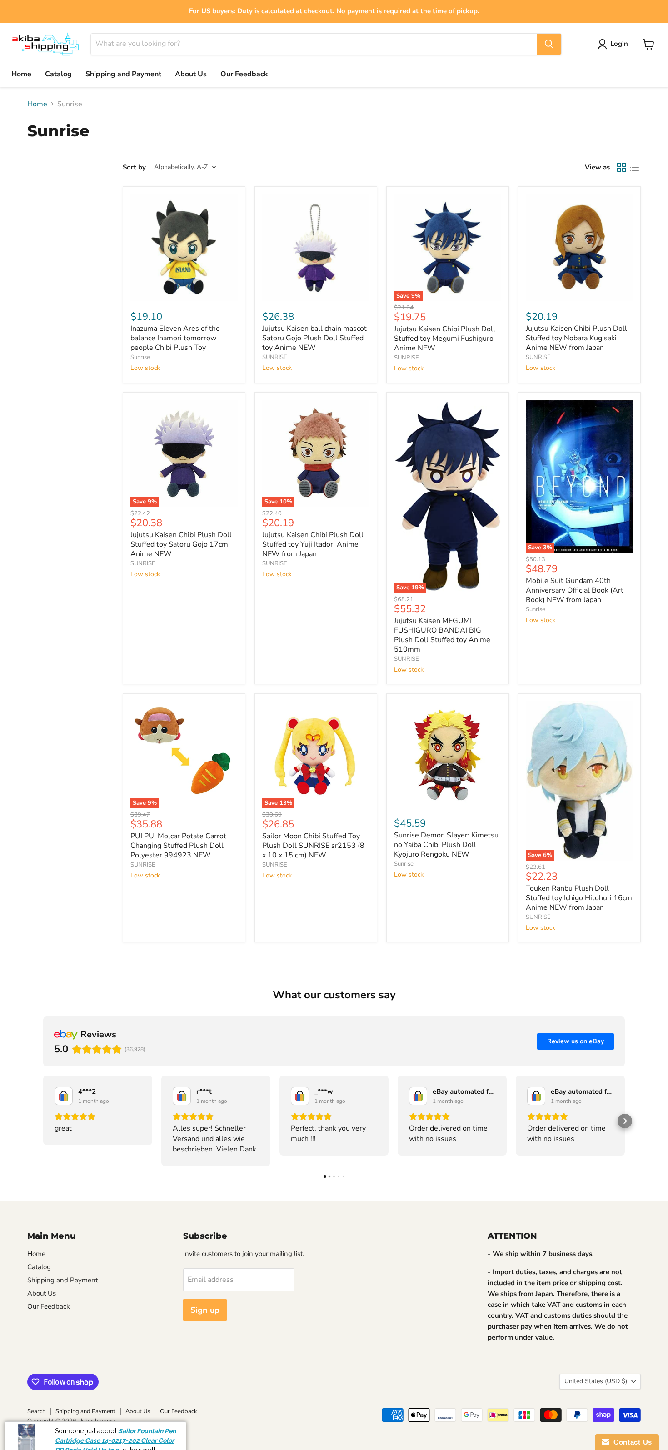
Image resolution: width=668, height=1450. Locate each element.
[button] (43, 1121)
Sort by (134, 167)
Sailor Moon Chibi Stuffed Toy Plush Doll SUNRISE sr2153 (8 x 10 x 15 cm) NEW (313, 845)
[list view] (634, 167)
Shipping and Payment (123, 74)
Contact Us (630, 1442)
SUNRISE (274, 357)
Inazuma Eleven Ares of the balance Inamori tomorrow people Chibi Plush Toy (175, 338)
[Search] (549, 44)
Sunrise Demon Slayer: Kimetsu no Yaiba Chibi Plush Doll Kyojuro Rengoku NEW (446, 844)
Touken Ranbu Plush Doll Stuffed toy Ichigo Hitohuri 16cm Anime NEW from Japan (579, 897)
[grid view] (621, 167)
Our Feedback (244, 74)
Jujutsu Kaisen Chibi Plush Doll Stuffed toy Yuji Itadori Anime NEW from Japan (313, 544)
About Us (191, 74)
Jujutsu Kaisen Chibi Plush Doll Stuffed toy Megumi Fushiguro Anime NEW (444, 338)
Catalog (58, 74)
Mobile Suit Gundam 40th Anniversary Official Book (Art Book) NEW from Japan (574, 590)
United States (595, 1381)
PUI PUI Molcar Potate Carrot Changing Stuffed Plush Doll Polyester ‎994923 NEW (178, 845)
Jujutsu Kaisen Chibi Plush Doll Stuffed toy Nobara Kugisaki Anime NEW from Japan (576, 338)
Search (36, 1411)
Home (21, 74)
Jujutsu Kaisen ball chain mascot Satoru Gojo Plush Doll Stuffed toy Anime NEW (314, 338)
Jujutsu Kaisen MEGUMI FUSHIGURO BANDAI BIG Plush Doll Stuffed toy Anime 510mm (442, 635)
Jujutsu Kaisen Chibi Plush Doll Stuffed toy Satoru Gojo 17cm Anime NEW (181, 544)
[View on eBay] (64, 1096)
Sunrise (140, 357)
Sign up (204, 1310)
